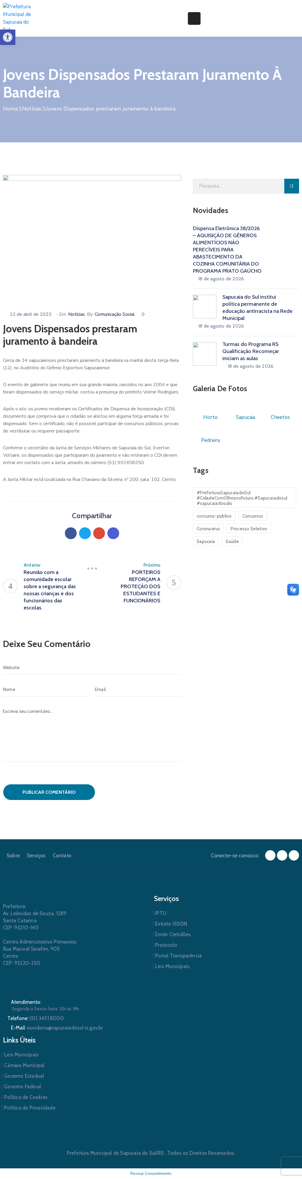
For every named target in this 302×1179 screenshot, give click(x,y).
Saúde (232, 541)
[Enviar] (291, 186)
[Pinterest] (99, 533)
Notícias (32, 108)
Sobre (13, 855)
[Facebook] (71, 533)
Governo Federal (22, 1086)
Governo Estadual (24, 1076)
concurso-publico (214, 516)
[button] (7, 37)
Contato (62, 855)
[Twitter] (85, 533)
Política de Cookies (25, 1097)
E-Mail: (57, 1028)
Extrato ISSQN (171, 924)
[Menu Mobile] (194, 18)
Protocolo (166, 945)
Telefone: (35, 1018)
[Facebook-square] (270, 855)
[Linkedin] (113, 533)
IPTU (160, 913)
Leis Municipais (172, 966)
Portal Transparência (178, 956)
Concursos (252, 516)
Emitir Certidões (173, 934)
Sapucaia (206, 541)
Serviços (36, 855)
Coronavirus (208, 528)
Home (10, 108)
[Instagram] (282, 855)
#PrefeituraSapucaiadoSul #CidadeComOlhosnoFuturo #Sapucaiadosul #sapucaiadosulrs (242, 498)
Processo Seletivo (249, 528)
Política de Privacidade (29, 1108)
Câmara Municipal (24, 1065)
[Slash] (92, 568)
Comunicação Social (115, 314)
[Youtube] (294, 855)
